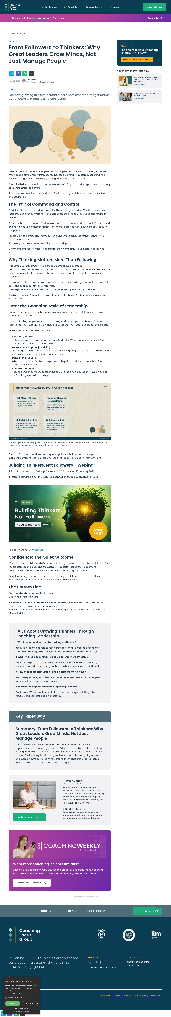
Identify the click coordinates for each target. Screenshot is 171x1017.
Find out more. (58, 18)
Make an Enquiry (154, 7)
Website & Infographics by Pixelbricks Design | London (85, 896)
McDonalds (84, 799)
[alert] (21, 995)
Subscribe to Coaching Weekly (32, 883)
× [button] (38, 979)
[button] (49, 7)
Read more (22, 993)
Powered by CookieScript (21, 1012)
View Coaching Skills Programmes (137, 59)
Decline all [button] (29, 1003)
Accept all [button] (13, 1003)
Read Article (139, 84)
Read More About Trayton (29, 817)
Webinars (37, 549)
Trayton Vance (70, 787)
